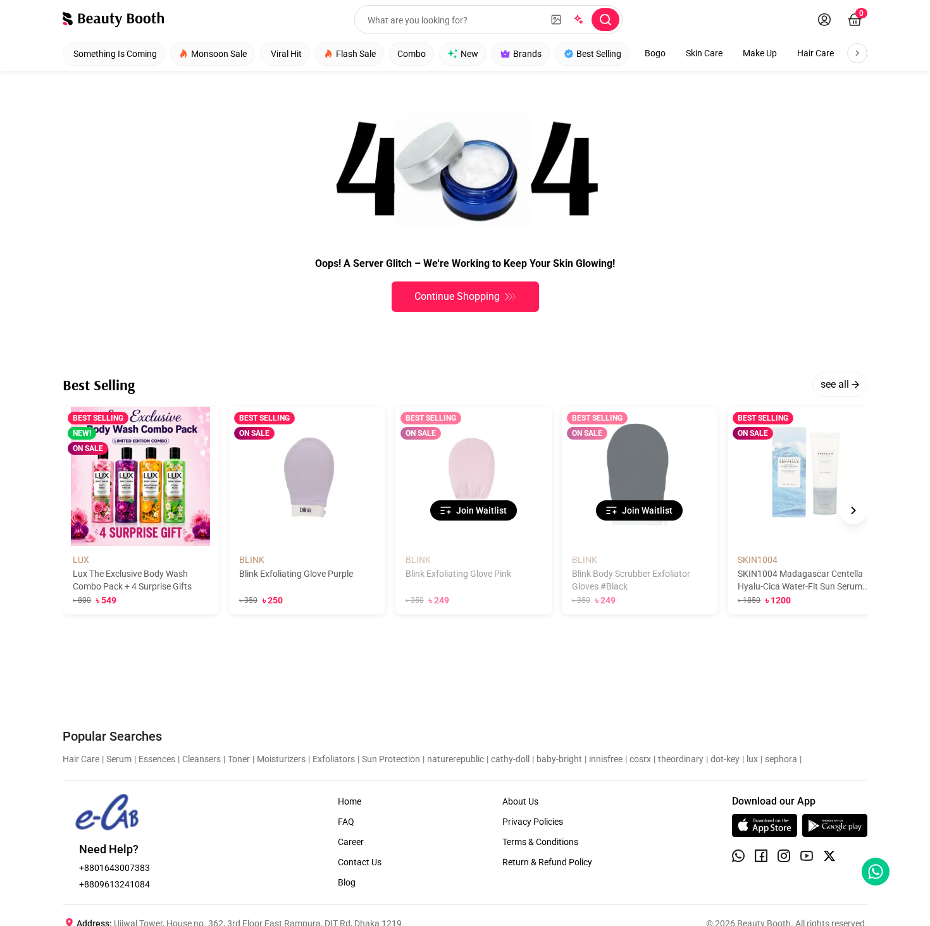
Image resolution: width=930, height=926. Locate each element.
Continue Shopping (457, 296)
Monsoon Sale (219, 54)
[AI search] (577, 19)
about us (520, 801)
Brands (527, 54)
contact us (359, 862)
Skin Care (704, 53)
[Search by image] (556, 19)
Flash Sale (356, 54)
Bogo (655, 53)
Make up (760, 53)
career (351, 842)
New (469, 54)
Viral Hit (286, 54)
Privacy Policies (532, 822)
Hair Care (815, 53)
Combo (411, 54)
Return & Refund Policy (547, 862)
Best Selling (598, 54)
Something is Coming (115, 54)
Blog (347, 882)
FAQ (346, 822)
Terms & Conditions (540, 842)
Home (349, 801)
